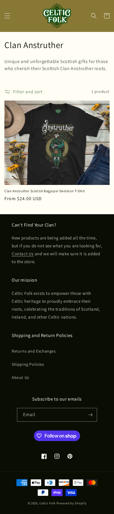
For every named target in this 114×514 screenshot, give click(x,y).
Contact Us (23, 253)
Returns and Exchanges (34, 351)
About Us (20, 377)
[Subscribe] (90, 415)
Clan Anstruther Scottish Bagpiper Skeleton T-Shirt (44, 191)
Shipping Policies (28, 364)
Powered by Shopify (71, 503)
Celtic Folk (47, 503)
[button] (7, 15)
